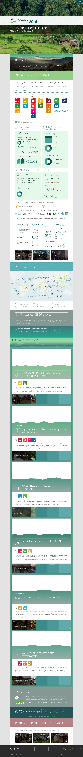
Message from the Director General (32, 36)
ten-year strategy (22, 85)
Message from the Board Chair (51, 36)
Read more (59, 65)
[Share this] (80, 749)
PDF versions (79, 1)
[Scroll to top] (80, 751)
